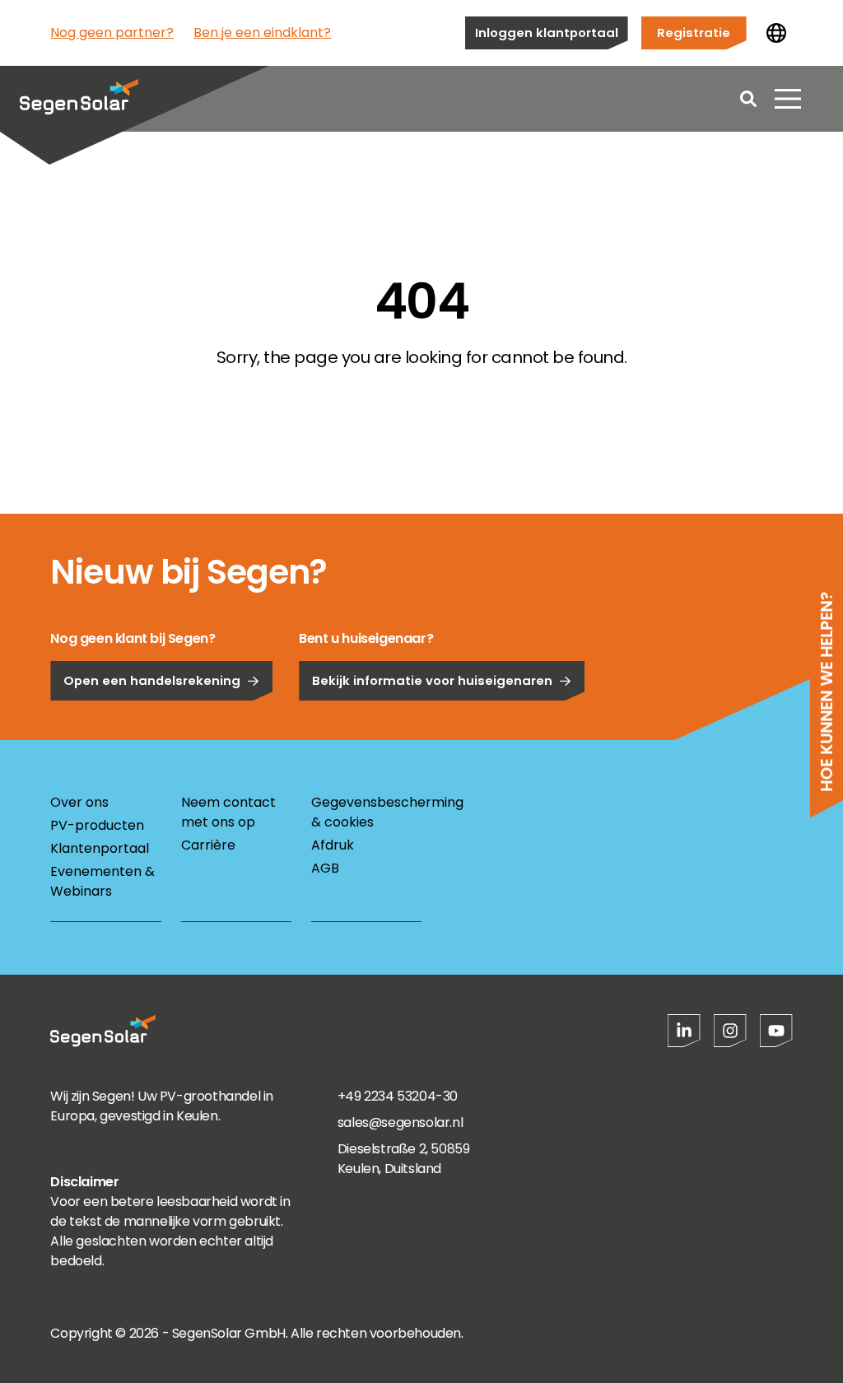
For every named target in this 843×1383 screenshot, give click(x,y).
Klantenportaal (99, 848)
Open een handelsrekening (151, 680)
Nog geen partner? (112, 32)
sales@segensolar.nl (400, 1122)
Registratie (693, 32)
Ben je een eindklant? (262, 32)
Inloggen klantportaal (546, 32)
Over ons (79, 802)
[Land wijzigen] (776, 32)
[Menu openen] (788, 99)
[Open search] (748, 99)
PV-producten (97, 825)
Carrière (208, 845)
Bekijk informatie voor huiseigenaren (432, 680)
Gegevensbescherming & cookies (366, 812)
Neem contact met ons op (228, 812)
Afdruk (332, 845)
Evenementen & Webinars (102, 881)
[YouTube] (776, 1030)
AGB (325, 868)
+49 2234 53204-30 (398, 1096)
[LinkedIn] (684, 1030)
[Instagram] (730, 1030)
